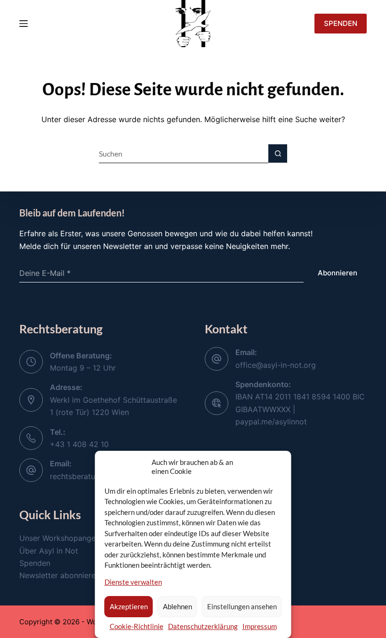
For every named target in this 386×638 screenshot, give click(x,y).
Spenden (34, 563)
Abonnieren (337, 272)
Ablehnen (177, 606)
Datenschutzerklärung (203, 626)
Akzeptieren (129, 606)
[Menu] (23, 23)
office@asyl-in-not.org (275, 365)
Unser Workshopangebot (63, 538)
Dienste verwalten (133, 582)
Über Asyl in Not (48, 550)
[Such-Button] (277, 153)
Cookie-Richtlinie (136, 626)
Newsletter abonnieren (59, 575)
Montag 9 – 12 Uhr (83, 368)
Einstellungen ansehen (242, 606)
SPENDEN (340, 23)
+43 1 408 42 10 (79, 444)
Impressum (259, 626)
